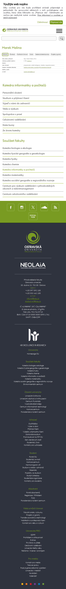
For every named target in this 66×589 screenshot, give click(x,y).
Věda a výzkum (11, 109)
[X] (33, 207)
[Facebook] (10, 207)
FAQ (33, 498)
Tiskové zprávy (33, 565)
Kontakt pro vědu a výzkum (33, 523)
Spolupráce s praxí (12, 114)
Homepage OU (33, 354)
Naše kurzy (8, 125)
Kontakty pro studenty (33, 481)
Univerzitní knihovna (33, 396)
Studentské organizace (33, 478)
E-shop (33, 540)
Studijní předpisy (33, 476)
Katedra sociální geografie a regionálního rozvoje (28, 180)
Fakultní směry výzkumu (33, 512)
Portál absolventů (33, 493)
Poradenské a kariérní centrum (33, 412)
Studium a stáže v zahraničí (33, 468)
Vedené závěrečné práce (42, 54)
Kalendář (33, 576)
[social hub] (33, 216)
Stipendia (33, 470)
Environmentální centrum (33, 384)
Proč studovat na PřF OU (33, 437)
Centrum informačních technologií (33, 407)
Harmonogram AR (33, 465)
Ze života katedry (11, 130)
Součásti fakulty (14, 141)
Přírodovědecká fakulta (45, 67)
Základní (5, 54)
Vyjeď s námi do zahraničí (16, 103)
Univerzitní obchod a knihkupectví (33, 399)
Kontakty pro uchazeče (33, 445)
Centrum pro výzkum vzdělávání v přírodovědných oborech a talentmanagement (29, 187)
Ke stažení (33, 573)
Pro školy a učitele (33, 543)
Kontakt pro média (33, 563)
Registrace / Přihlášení (33, 495)
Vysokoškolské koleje (33, 404)
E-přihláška (33, 424)
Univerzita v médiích (33, 571)
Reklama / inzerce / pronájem (33, 551)
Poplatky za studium (33, 473)
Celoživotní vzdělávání (14, 120)
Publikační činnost (22, 54)
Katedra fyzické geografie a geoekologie (24, 153)
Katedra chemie (11, 164)
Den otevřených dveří (33, 440)
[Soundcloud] (44, 207)
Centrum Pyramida (33, 401)
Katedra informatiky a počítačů (31, 67)
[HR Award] (33, 337)
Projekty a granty (56, 54)
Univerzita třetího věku (33, 548)
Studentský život (33, 443)
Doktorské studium (33, 434)
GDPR (33, 535)
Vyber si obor (33, 426)
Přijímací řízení (33, 429)
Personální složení (12, 93)
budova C (29, 61)
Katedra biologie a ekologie (17, 148)
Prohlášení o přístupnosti (33, 538)
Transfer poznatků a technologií (33, 518)
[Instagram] (22, 207)
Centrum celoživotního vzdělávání (20, 194)
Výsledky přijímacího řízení (33, 432)
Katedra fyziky (10, 159)
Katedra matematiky (13, 175)
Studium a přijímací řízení (16, 98)
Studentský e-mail (33, 460)
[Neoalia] (33, 266)
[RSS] (55, 207)
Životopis (12, 54)
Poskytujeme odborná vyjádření (33, 568)
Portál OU (33, 457)
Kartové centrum (33, 409)
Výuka (31, 54)
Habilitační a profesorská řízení (33, 521)
